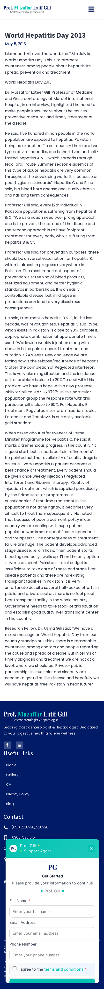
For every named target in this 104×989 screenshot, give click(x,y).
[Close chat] (91, 848)
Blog (10, 803)
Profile (11, 765)
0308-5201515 (23, 837)
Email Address (22, 922)
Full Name (19, 900)
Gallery (12, 774)
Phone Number (23, 944)
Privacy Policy (17, 794)
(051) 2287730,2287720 (30, 827)
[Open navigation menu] (91, 10)
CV (8, 784)
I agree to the (52, 969)
